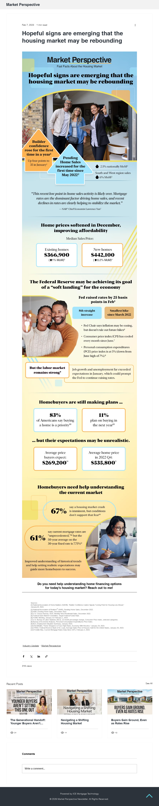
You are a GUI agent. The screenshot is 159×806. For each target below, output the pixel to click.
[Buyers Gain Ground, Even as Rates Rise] (129, 701)
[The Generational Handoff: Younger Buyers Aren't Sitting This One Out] (29, 701)
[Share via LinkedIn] (38, 656)
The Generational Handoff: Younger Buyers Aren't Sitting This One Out (27, 721)
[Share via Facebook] (23, 656)
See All (149, 683)
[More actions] (135, 25)
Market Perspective (51, 645)
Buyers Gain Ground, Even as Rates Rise (129, 721)
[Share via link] (46, 656)
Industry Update (31, 645)
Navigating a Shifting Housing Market (75, 721)
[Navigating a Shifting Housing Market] (79, 701)
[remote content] (79, 616)
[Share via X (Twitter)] (31, 656)
